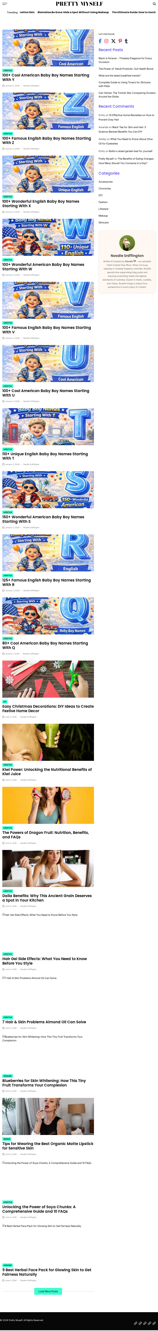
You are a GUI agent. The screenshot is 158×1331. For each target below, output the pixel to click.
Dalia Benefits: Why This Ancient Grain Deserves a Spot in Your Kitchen (47, 898)
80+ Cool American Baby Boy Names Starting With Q (45, 645)
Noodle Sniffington (31, 86)
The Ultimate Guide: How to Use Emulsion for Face (119, 12)
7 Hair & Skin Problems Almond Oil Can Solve (44, 1022)
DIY (5, 702)
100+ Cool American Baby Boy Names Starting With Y (45, 77)
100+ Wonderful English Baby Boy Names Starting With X (40, 203)
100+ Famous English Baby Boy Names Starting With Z (46, 140)
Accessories (106, 181)
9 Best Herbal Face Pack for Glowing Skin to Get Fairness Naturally (46, 1272)
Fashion (103, 202)
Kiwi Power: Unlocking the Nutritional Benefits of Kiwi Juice (47, 772)
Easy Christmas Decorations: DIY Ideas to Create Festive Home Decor (48, 708)
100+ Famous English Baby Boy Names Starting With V (46, 330)
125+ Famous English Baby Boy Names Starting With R (46, 582)
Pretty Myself (79, 3)
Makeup (7, 1139)
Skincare (8, 1076)
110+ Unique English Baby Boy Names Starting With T (45, 456)
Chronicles (105, 188)
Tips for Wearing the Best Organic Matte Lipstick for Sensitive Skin (47, 1146)
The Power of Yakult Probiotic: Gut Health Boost (126, 68)
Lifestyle (8, 70)
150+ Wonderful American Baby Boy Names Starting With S (43, 519)
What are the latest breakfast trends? (120, 75)
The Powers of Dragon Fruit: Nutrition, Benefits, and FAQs (45, 835)
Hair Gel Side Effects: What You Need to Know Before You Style (44, 961)
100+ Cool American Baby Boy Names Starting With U (45, 393)
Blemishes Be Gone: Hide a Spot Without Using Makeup (48, 12)
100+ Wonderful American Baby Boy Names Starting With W (43, 267)
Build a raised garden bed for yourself (130, 151)
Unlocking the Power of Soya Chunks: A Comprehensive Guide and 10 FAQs (39, 1209)
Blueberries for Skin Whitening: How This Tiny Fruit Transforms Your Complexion (44, 1083)
